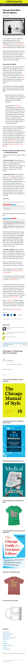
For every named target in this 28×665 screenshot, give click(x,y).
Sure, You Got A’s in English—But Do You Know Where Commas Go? (9, 344)
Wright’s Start (10, 300)
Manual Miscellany (7, 648)
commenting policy (16, 309)
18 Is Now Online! (11, 336)
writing (20, 319)
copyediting (7, 319)
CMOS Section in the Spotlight (9, 637)
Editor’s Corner (6, 639)
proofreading (11, 319)
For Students (5, 643)
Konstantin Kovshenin (7, 661)
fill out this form (13, 279)
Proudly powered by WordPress (9, 660)
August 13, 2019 (13, 15)
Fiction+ (4, 641)
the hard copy (12, 141)
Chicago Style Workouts (8, 633)
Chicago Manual (6, 15)
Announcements (12, 318)
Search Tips (15, 297)
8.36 (17, 105)
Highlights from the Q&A (8, 645)
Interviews (5, 647)
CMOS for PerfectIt (7, 635)
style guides (16, 319)
